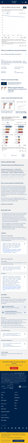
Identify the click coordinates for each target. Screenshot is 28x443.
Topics (2, 394)
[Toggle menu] (2, 2)
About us (16, 394)
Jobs (15, 405)
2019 (25, 37)
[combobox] (22, 2)
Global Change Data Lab (19, 373)
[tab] (3, 13)
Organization (17, 397)
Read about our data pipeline (7, 204)
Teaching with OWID (5, 411)
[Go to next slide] (23, 155)
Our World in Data (14, 2)
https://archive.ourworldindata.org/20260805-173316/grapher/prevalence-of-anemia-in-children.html (12, 250)
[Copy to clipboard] (23, 244)
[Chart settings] (25, 122)
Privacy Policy (10, 437)
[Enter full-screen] (25, 46)
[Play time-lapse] (3, 37)
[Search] (22, 2)
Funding (16, 400)
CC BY (3, 45)
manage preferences (18, 437)
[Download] (20, 46)
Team (16, 403)
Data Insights (3, 400)
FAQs (11, 382)
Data (2, 397)
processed (25, 62)
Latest (2, 406)
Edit (23, 13)
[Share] (23, 46)
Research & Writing (5, 417)
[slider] (9, 37)
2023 (25, 145)
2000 (6, 37)
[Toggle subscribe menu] (25, 2)
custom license (7, 380)
